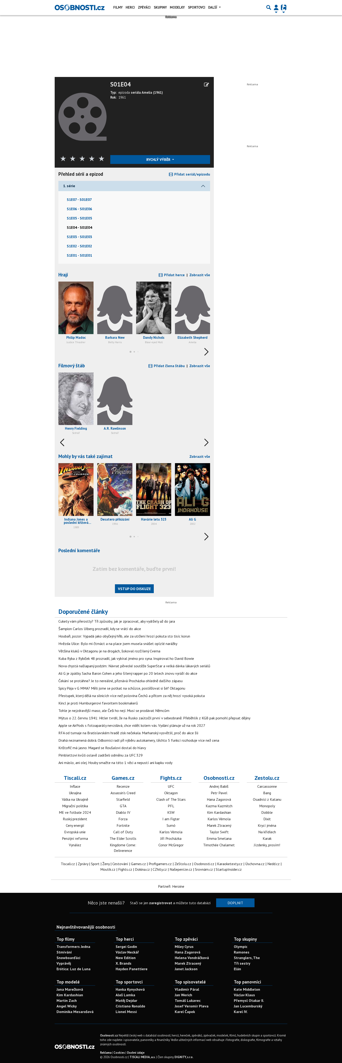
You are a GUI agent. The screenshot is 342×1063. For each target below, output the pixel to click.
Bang (267, 793)
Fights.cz (171, 777)
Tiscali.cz (75, 777)
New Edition (126, 957)
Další (213, 7)
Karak (267, 838)
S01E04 (120, 84)
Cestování (120, 863)
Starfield (123, 799)
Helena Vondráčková (192, 957)
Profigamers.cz (160, 863)
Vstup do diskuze (134, 588)
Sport (95, 863)
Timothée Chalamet (219, 845)
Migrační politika (75, 806)
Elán (237, 969)
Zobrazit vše (199, 274)
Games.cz (123, 777)
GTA (123, 806)
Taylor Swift (219, 832)
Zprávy (83, 863)
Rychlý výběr (158, 159)
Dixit (267, 819)
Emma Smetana (219, 838)
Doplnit (235, 902)
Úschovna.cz (255, 863)
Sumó (171, 825)
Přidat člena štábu (169, 365)
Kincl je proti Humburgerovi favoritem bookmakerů (98, 703)
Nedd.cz (273, 863)
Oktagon (171, 793)
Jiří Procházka (170, 838)
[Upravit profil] (206, 85)
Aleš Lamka (125, 995)
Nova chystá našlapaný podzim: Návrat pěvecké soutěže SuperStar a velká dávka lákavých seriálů (134, 666)
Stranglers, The (247, 957)
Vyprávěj (64, 963)
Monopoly (267, 806)
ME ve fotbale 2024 (75, 812)
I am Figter (171, 819)
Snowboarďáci (68, 957)
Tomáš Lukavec (188, 1000)
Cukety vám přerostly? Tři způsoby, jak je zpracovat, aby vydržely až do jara (116, 621)
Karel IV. (241, 1011)
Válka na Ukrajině (75, 799)
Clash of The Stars (171, 799)
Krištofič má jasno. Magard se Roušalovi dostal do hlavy (102, 747)
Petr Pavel (219, 793)
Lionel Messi (126, 1011)
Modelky (177, 7)
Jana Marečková (70, 989)
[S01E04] (82, 116)
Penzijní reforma (75, 838)
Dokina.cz (142, 869)
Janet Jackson (186, 969)
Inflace (75, 786)
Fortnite (123, 825)
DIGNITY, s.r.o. (183, 1057)
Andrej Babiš (218, 786)
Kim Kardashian (219, 812)
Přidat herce (174, 274)
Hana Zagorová (219, 799)
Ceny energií (75, 825)
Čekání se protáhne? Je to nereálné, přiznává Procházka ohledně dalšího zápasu (120, 680)
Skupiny (160, 7)
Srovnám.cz (204, 869)
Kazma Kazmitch (219, 806)
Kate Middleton (247, 989)
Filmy (118, 7)
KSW (170, 812)
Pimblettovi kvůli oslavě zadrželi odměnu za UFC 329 (100, 755)
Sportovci (196, 7)
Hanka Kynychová (130, 989)
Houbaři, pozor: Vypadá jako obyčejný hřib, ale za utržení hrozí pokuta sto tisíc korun (124, 636)
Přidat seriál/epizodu (191, 174)
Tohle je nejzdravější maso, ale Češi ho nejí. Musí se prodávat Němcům (113, 710)
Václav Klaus (244, 995)
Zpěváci (144, 7)
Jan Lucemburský (248, 1006)
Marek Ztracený (219, 825)
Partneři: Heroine (171, 886)
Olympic (240, 946)
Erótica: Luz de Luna (74, 969)
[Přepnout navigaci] (276, 7)
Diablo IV (123, 812)
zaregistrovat (160, 902)
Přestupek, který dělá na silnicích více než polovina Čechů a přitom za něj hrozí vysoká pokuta (131, 695)
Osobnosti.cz (219, 777)
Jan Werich (183, 995)
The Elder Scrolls (123, 838)
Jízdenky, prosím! (267, 845)
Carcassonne (267, 786)
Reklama (105, 1053)
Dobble (267, 812)
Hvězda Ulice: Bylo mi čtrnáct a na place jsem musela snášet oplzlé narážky (117, 643)
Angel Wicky (67, 1006)
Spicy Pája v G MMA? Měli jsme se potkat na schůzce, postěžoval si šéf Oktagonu (121, 688)
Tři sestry (242, 963)
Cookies (119, 1053)
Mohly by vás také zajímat (85, 456)
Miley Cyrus (184, 946)
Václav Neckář (127, 952)
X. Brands (123, 963)
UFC (171, 786)
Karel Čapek (185, 1011)
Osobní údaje (135, 1053)
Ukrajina (75, 793)
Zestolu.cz (267, 777)
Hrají (63, 275)
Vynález (75, 845)
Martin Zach (67, 1000)
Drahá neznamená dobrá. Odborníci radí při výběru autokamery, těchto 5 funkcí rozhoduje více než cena (138, 740)
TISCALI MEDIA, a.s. (142, 1057)
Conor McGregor (171, 845)
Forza (122, 819)
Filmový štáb (71, 365)
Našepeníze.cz (181, 869)
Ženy (106, 863)
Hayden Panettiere (132, 969)
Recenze (123, 786)
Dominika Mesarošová (75, 1011)
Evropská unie (75, 832)
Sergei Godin (126, 946)
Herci (130, 7)
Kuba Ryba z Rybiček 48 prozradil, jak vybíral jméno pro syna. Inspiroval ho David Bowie (126, 658)
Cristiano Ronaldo (130, 1006)
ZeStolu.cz (182, 863)
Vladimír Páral (187, 989)
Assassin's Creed (123, 793)
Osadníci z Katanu (267, 799)
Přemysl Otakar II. (249, 1000)
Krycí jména (267, 825)
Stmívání (64, 952)
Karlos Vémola (170, 832)
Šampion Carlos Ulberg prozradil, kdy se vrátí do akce (99, 628)
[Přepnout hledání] (268, 7)
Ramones (241, 952)
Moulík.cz (107, 869)
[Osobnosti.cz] (79, 7)
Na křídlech (267, 832)
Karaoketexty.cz (229, 863)
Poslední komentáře (79, 550)
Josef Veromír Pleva (191, 1006)
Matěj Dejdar (126, 1000)
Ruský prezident (75, 819)
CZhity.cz (160, 869)
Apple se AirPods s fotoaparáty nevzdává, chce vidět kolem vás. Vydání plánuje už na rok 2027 (131, 725)
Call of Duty (123, 832)
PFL (171, 806)
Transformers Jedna (73, 946)
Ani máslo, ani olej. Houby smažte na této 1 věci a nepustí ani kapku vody (115, 762)
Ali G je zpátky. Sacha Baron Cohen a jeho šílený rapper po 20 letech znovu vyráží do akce (127, 673)
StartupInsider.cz (229, 869)
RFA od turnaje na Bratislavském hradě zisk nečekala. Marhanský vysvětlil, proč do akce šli (128, 733)
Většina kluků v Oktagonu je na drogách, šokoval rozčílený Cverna (109, 651)
